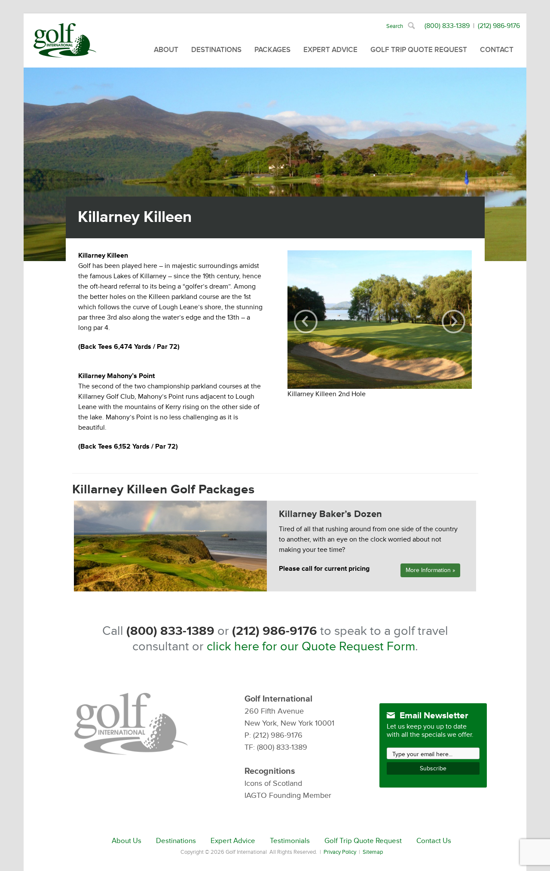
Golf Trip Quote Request (418, 49)
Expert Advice (330, 49)
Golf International (65, 40)
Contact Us (433, 841)
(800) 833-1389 (447, 26)
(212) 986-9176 (499, 26)
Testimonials (290, 841)
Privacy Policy (340, 852)
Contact (496, 49)
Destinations (216, 49)
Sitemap (373, 852)
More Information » (430, 570)
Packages (272, 49)
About (166, 49)
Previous (306, 321)
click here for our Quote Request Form (311, 646)
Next (453, 321)
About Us (126, 841)
